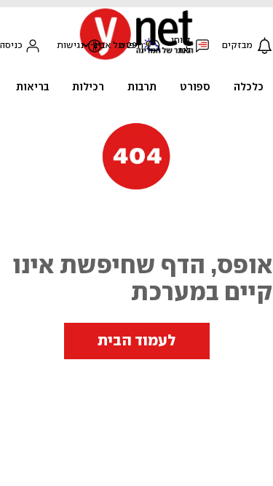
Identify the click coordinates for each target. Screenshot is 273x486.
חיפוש (131, 46)
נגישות (70, 46)
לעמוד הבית (137, 341)
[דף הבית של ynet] (137, 59)
